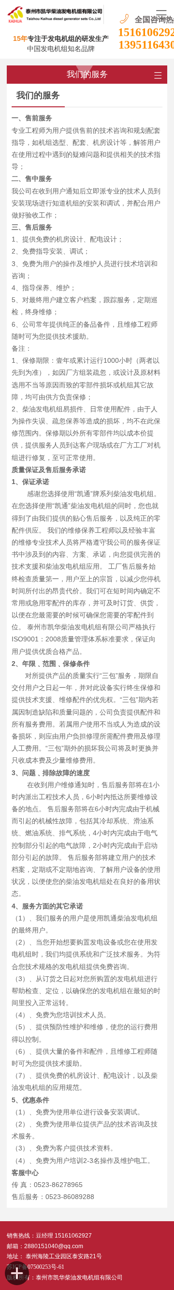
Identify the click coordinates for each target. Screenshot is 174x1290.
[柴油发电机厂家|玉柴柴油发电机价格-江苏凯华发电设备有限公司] (55, 14)
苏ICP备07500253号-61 (35, 1267)
